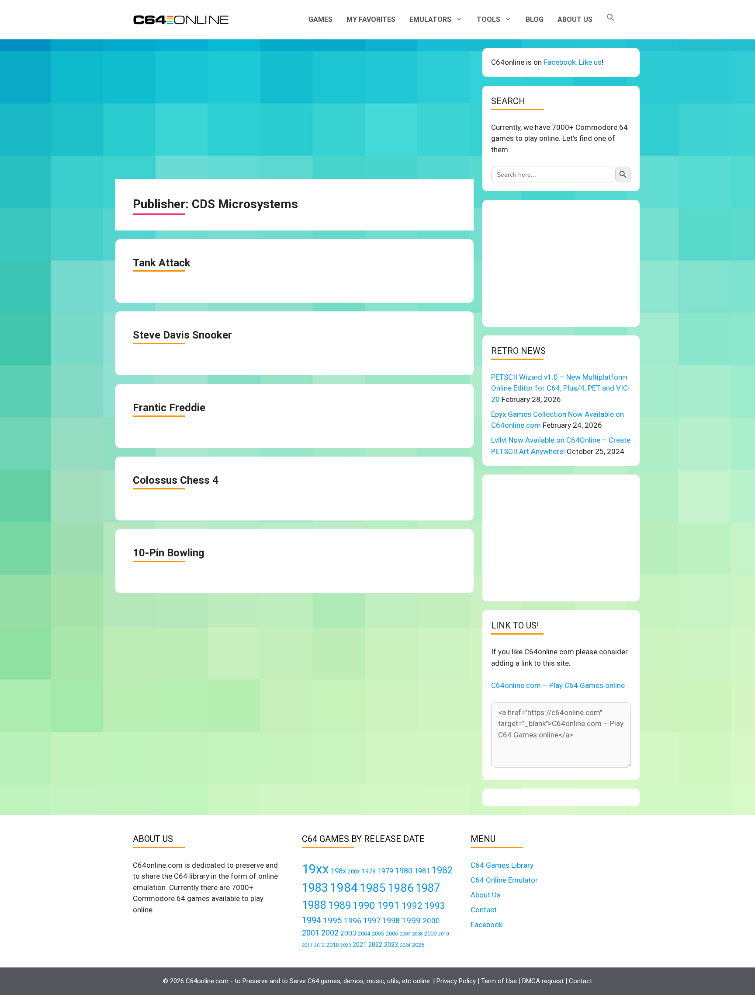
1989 (339, 905)
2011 (307, 945)
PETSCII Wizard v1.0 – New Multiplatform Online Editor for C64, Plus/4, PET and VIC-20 (560, 388)
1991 (388, 905)
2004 (364, 933)
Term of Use (499, 981)
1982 (442, 870)
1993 (434, 906)
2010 (443, 934)
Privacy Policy (456, 981)
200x (354, 871)
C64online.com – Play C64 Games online (558, 685)
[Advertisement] (294, 109)
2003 (348, 933)
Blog (535, 19)
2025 (418, 945)
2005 (378, 934)
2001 (310, 932)
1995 (332, 920)
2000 (431, 920)
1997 (372, 920)
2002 (330, 933)
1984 (344, 887)
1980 (403, 870)
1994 (311, 920)
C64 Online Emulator (504, 880)
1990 (364, 905)
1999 (411, 920)
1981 (422, 871)
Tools (488, 19)
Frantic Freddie (169, 407)
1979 (385, 871)
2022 (375, 945)
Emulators (430, 19)
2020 (345, 945)
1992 (412, 905)
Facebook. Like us (573, 62)
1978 (369, 871)
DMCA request (543, 981)
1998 (391, 920)
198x (338, 871)
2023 (391, 944)
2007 (405, 934)
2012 (319, 945)
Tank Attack (161, 263)
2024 (405, 945)
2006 (392, 933)
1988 (314, 905)
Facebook (486, 924)
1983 (315, 888)
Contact (484, 909)
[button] (610, 20)
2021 (360, 945)
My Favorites (370, 19)
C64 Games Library (502, 865)
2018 (332, 945)
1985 (373, 887)
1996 (352, 920)
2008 (417, 934)
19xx (315, 869)
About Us (575, 19)
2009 (430, 933)
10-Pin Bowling (168, 553)
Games (320, 19)
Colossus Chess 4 (175, 480)
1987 (428, 887)
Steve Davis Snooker (182, 335)
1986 (401, 887)
